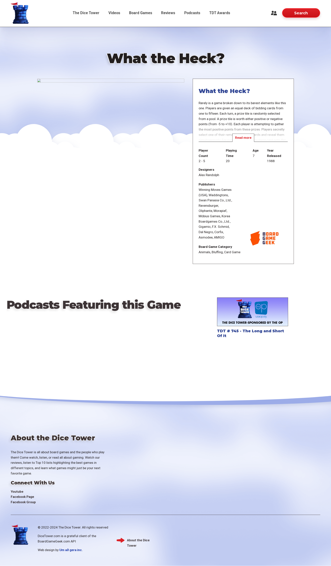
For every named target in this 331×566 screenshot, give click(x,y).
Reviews (168, 13)
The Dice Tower (86, 13)
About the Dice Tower (138, 540)
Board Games (140, 13)
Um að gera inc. (71, 550)
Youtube (17, 491)
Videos (114, 13)
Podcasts (192, 13)
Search (301, 13)
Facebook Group (23, 502)
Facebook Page (22, 497)
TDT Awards (219, 13)
